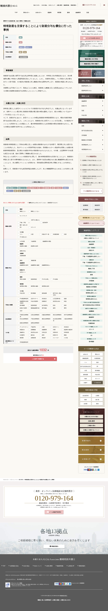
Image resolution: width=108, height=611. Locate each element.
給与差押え (45, 305)
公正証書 (22, 241)
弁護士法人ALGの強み (91, 416)
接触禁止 (22, 332)
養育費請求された (87, 149)
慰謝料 (50, 12)
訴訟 (54, 305)
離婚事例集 (66, 5)
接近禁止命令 (34, 332)
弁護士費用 (59, 5)
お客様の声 (71, 566)
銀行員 (97, 399)
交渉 (25, 52)
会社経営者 (86, 395)
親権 (68, 12)
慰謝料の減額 (23, 246)
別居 (87, 12)
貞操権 (21, 253)
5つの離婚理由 (91, 191)
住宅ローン (28, 47)
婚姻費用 (78, 12)
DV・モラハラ (23, 225)
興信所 (44, 338)
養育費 (59, 12)
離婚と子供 (85, 121)
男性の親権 (23, 279)
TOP (16, 12)
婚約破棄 (44, 293)
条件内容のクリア (37, 355)
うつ (41, 188)
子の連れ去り (58, 188)
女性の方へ (39, 12)
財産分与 (21, 47)
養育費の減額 (34, 286)
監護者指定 (34, 279)
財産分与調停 (23, 308)
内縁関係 (33, 241)
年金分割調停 (34, 301)
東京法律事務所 (57, 315)
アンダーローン (24, 327)
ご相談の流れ (91, 425)
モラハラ (33, 227)
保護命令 (22, 329)
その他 (21, 232)
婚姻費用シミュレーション (91, 223)
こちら (96, 46)
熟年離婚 (33, 293)
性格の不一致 (35, 188)
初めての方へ (36, 5)
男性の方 (97, 354)
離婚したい (14, 188)
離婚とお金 (85, 96)
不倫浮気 (33, 327)
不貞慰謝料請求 (24, 298)
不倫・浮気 (23, 222)
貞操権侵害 (23, 255)
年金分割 (22, 293)
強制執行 (44, 301)
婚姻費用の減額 (35, 265)
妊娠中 (85, 382)
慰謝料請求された (87, 90)
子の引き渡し (45, 279)
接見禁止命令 (56, 301)
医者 (97, 403)
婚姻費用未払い (46, 265)
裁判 (54, 308)
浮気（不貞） (86, 81)
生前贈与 (22, 335)
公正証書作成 (56, 298)
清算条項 (55, 332)
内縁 (85, 378)
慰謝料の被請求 (68, 329)
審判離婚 (85, 209)
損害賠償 (33, 338)
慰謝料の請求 (34, 246)
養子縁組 (44, 308)
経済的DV (45, 222)
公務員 (97, 395)
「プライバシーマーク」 (16, 585)
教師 (85, 399)
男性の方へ (26, 12)
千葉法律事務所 (35, 319)
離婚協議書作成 (35, 308)
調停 (20, 52)
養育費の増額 (23, 286)
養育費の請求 (45, 286)
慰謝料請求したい (87, 86)
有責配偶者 (47, 188)
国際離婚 (33, 329)
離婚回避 (33, 260)
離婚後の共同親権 (87, 140)
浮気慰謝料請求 (24, 342)
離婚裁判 (97, 209)
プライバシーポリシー (10, 579)
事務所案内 (73, 5)
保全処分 (44, 298)
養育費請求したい (87, 145)
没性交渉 (44, 332)
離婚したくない (22, 188)
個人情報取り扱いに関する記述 (24, 579)
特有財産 (66, 332)
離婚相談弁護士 (63, 595)
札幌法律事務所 (46, 315)
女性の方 (85, 354)
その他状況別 (97, 382)
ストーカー (56, 338)
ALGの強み (44, 5)
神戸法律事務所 (68, 315)
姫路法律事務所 (24, 323)
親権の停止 (23, 251)
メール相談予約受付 (55, 512)
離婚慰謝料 (86, 358)
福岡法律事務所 (35, 323)
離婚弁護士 (91, 59)
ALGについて (52, 5)
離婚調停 (97, 205)
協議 (65, 298)
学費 (54, 329)
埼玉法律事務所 (24, 319)
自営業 (85, 403)
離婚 (20, 37)
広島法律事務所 (35, 315)
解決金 (33, 335)
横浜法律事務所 (46, 319)
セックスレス (23, 215)
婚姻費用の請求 (24, 265)
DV (20, 227)
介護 (52, 188)
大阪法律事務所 (23, 57)
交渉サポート (34, 298)
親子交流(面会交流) (87, 130)
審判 (65, 308)
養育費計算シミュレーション (91, 218)
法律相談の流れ (14, 566)
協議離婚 (85, 205)
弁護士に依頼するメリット (91, 430)
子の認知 (55, 279)
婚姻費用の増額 (47, 241)
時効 (65, 301)
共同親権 (84, 135)
